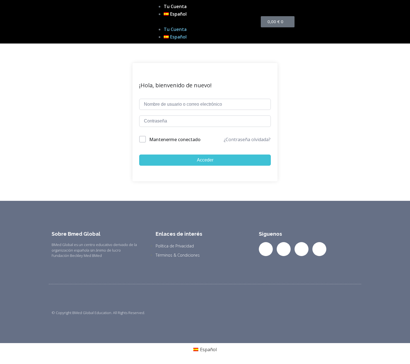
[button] (205, 21)
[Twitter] (284, 249)
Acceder (205, 160)
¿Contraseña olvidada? (247, 139)
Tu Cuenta (175, 6)
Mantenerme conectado (175, 139)
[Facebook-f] (266, 249)
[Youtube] (319, 249)
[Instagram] (301, 249)
